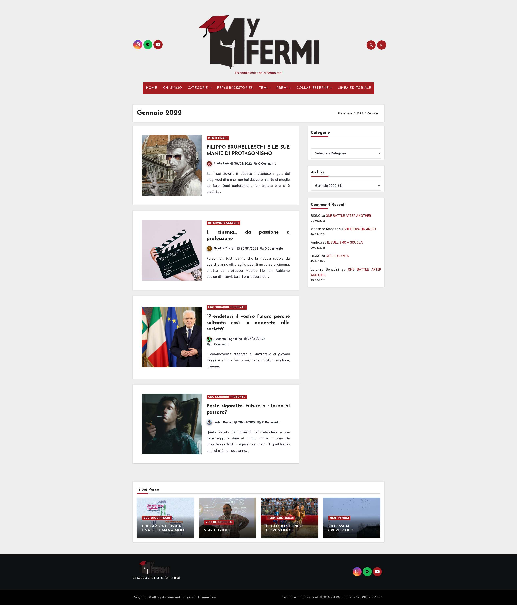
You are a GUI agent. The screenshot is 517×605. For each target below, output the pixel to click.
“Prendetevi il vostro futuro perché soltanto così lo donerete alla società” (248, 323)
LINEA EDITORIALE (354, 88)
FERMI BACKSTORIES (235, 88)
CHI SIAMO (172, 88)
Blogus (187, 597)
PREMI (282, 88)
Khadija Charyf (224, 248)
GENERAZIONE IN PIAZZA (364, 597)
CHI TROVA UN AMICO (360, 229)
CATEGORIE (198, 88)
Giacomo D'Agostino (227, 339)
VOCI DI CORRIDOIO (156, 518)
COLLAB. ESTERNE (313, 88)
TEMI (264, 88)
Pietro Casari (222, 422)
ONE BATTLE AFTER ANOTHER (348, 216)
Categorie (318, 145)
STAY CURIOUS (217, 530)
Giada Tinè (221, 163)
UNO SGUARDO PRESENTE (226, 307)
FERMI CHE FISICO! (281, 518)
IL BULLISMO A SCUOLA (345, 242)
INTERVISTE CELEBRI (223, 223)
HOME (151, 88)
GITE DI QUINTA (337, 256)
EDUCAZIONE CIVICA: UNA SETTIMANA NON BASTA (163, 531)
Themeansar (206, 597)
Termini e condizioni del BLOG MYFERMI (311, 597)
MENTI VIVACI (217, 138)
